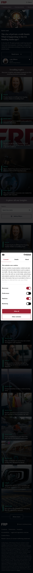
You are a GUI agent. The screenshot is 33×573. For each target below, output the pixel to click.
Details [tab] (16, 259)
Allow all (16, 311)
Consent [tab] (5, 259)
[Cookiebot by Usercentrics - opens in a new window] (23, 255)
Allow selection (16, 316)
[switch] (28, 293)
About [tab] (27, 259)
